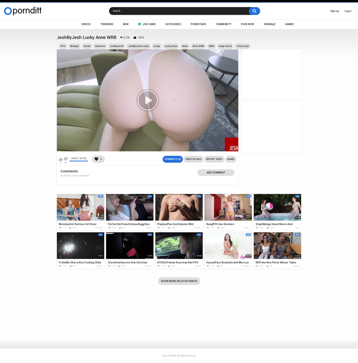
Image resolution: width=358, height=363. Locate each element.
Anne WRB (198, 46)
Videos (86, 24)
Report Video (214, 159)
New (125, 24)
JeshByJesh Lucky (138, 46)
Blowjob (74, 46)
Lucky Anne (171, 46)
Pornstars (198, 24)
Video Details (194, 159)
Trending (106, 24)
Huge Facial (225, 46)
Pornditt (172, 355)
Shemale (269, 24)
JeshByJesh (116, 46)
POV (63, 46)
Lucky (157, 46)
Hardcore (100, 46)
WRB (211, 46)
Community (223, 24)
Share (230, 159)
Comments (69, 171)
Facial (87, 46)
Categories (173, 24)
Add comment (216, 172)
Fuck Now (247, 24)
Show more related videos (179, 281)
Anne (185, 46)
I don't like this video (65, 159)
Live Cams (149, 24)
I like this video (61, 159)
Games (289, 24)
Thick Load (242, 46)
